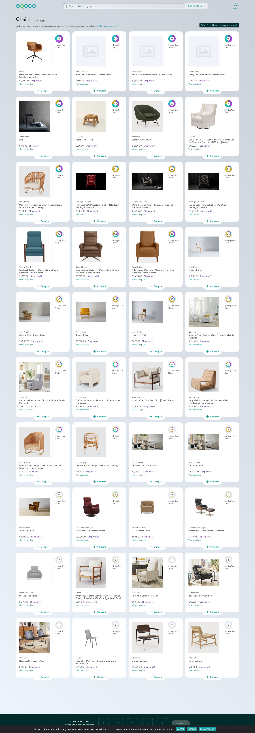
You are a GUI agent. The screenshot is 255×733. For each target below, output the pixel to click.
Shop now (36, 80)
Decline (192, 729)
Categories (197, 6)
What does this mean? (108, 25)
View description (26, 84)
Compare (181, 723)
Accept (180, 729)
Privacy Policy (207, 729)
